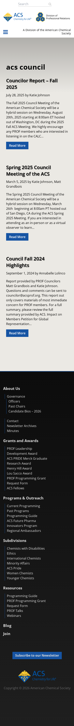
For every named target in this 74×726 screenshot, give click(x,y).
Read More (17, 145)
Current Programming (23, 506)
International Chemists (24, 558)
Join (6, 633)
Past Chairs (16, 406)
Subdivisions (14, 540)
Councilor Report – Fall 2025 (32, 83)
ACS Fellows (15, 488)
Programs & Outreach (23, 497)
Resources (12, 587)
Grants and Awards (20, 440)
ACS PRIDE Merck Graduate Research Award (27, 461)
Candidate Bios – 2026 (24, 411)
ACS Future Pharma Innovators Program (22, 523)
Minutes (13, 431)
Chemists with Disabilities (26, 548)
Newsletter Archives (22, 426)
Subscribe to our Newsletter (37, 655)
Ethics (11, 553)
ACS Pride (14, 568)
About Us (11, 388)
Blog (7, 625)
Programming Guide (22, 516)
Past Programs (18, 511)
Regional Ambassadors (24, 530)
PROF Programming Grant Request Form (26, 480)
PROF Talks (15, 611)
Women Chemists (20, 573)
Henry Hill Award (19, 468)
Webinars (14, 616)
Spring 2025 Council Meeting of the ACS (28, 170)
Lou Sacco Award (19, 473)
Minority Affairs (18, 563)
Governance (16, 396)
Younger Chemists (20, 578)
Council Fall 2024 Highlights (25, 261)
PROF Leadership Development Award (22, 451)
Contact (13, 421)
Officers (14, 401)
